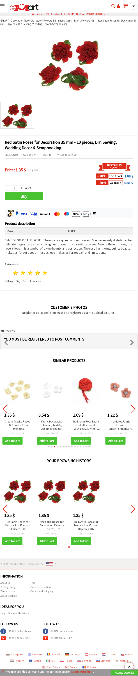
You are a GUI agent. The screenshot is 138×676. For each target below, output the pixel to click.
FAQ (32, 583)
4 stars (37, 272)
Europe (37, 660)
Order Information (40, 587)
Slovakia (86, 660)
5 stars (45, 272)
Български (17, 654)
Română (56, 654)
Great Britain (53, 667)
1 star (15, 272)
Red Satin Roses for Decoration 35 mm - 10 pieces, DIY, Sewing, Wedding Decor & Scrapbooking (17, 525)
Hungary (19, 660)
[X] (2, 672)
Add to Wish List (68, 154)
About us (5, 583)
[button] (49, 446)
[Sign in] (118, 6)
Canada (73, 667)
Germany (75, 654)
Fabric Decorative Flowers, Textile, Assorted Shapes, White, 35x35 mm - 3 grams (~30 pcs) (51, 425)
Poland (68, 660)
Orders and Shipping (41, 591)
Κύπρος (124, 660)
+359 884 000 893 (93, 14)
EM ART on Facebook (19, 631)
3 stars (30, 272)
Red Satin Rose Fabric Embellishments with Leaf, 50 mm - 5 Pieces (86, 425)
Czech (128, 654)
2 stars (23, 272)
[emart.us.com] (24, 7)
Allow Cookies (124, 672)
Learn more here (82, 672)
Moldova (91, 667)
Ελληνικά (37, 654)
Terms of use (7, 591)
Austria (93, 654)
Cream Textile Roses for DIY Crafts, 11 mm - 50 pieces (17, 425)
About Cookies (8, 595)
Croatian (111, 654)
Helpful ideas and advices (14, 613)
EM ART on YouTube (19, 638)
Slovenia (105, 660)
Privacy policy (7, 587)
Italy (53, 660)
